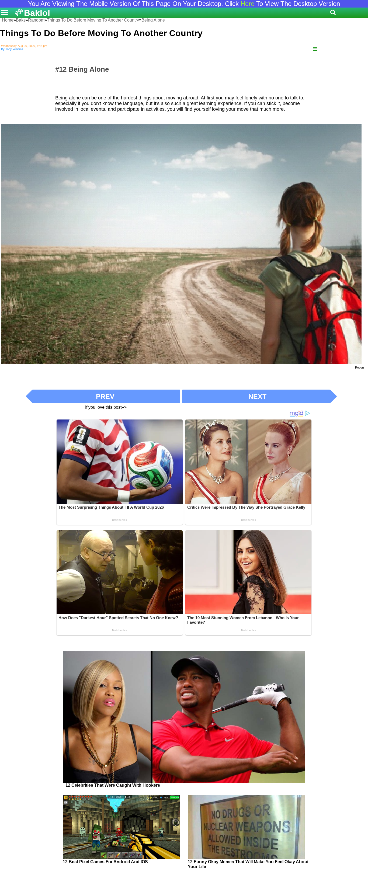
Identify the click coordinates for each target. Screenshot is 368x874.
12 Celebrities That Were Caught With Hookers (112, 785)
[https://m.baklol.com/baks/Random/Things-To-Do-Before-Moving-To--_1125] (315, 49)
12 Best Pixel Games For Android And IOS (105, 861)
